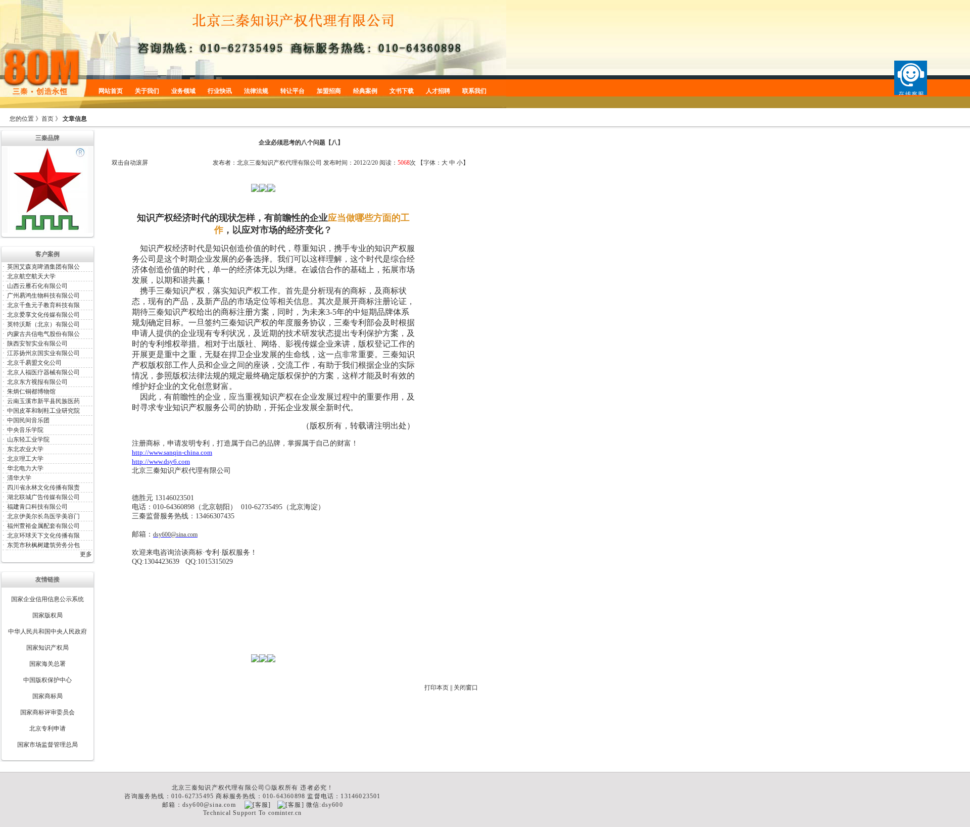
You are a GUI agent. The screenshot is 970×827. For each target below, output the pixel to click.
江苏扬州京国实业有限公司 (43, 353)
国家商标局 (47, 696)
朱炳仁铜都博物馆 (31, 391)
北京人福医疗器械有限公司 (43, 372)
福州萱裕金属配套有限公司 (43, 525)
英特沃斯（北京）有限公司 (43, 324)
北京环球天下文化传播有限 (43, 535)
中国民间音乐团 (28, 420)
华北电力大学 (25, 468)
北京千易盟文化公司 (34, 362)
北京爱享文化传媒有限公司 (43, 314)
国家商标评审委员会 (47, 712)
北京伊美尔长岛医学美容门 (43, 516)
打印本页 (436, 687)
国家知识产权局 (47, 647)
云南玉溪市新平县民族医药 (43, 401)
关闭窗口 (466, 687)
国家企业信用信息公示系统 (47, 599)
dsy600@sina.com (175, 534)
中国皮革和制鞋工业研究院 (43, 410)
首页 (47, 118)
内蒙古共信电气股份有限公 (43, 333)
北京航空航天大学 (31, 276)
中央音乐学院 (25, 429)
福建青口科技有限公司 (37, 506)
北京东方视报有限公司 (37, 381)
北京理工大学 (25, 458)
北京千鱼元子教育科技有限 (43, 305)
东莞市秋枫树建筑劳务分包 (43, 545)
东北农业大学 (25, 449)
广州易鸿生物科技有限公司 (43, 295)
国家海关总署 (47, 663)
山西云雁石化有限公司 (37, 285)
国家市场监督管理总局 (47, 744)
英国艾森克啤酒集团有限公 (43, 266)
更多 (86, 554)
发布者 (222, 162)
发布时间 (335, 162)
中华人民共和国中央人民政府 (47, 631)
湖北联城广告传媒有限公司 (43, 497)
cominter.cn (285, 812)
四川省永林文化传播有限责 (43, 487)
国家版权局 (47, 615)
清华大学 (19, 477)
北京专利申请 (47, 728)
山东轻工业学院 (28, 439)
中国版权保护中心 (47, 680)
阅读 (385, 162)
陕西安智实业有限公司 (37, 343)
